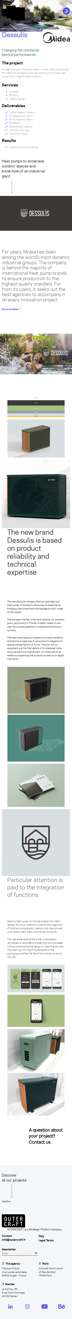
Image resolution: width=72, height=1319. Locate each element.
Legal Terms (46, 1240)
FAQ (41, 1236)
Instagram (27, 1306)
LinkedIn (9, 1306)
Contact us (40, 1142)
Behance (60, 1306)
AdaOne (6, 1201)
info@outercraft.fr (14, 1240)
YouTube (43, 1306)
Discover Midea (10, 309)
